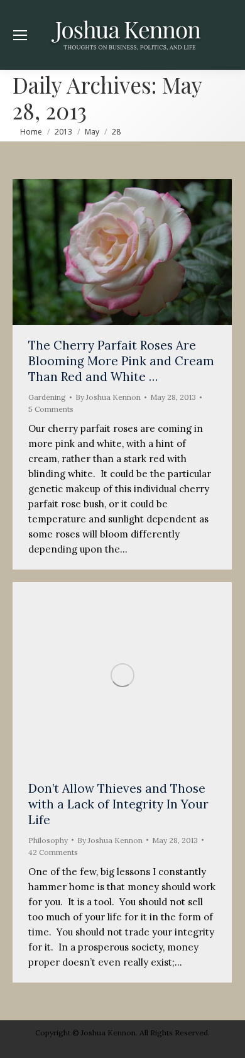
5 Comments (51, 409)
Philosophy (48, 840)
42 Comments (53, 852)
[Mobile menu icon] (20, 35)
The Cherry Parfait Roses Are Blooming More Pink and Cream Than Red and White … (121, 361)
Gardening (47, 397)
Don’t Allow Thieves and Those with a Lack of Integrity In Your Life (118, 804)
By (108, 397)
